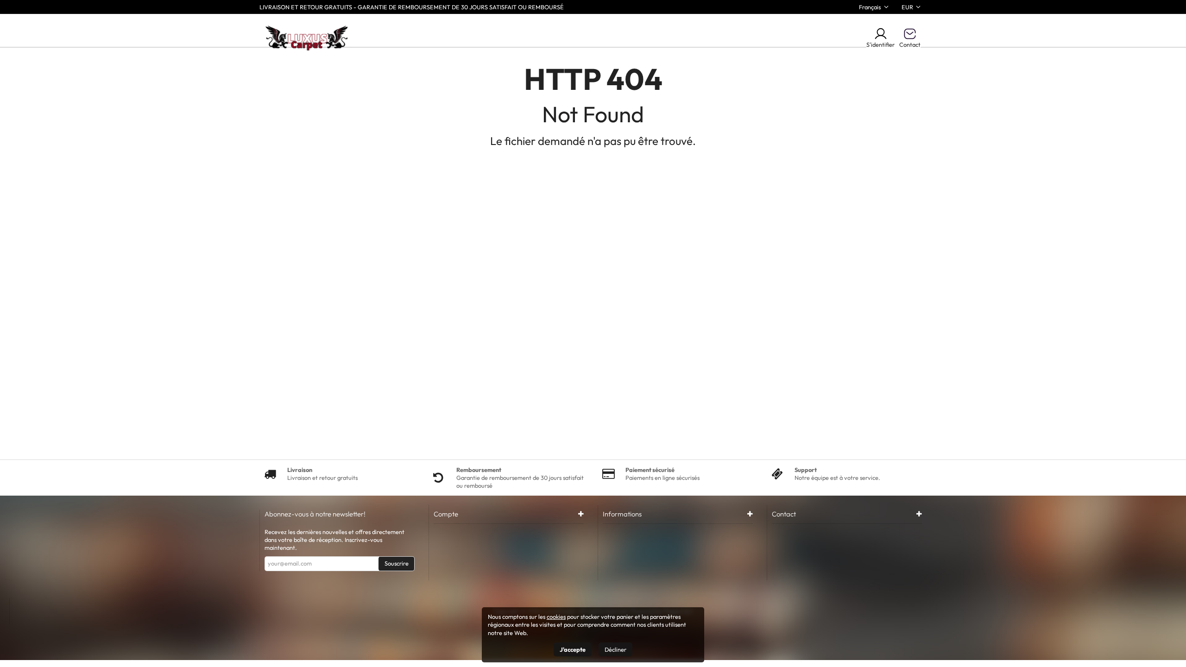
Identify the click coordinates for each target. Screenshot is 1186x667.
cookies (556, 616)
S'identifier (880, 44)
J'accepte (573, 649)
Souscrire (397, 563)
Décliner (615, 649)
